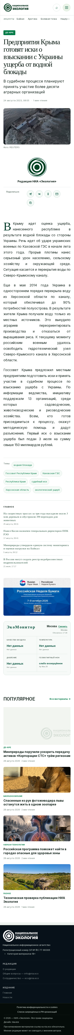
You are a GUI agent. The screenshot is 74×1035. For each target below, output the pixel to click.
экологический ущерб (47, 489)
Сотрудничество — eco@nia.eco (21, 978)
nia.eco (15, 1022)
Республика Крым (16, 481)
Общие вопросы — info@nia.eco (21, 973)
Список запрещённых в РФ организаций (37, 1012)
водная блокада (23, 465)
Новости (7, 997)
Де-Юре (9, 33)
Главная (7, 992)
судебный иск (39, 481)
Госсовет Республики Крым (21, 473)
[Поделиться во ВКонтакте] (39, 194)
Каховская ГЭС (51, 473)
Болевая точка (49, 19)
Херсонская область (17, 489)
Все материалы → (60, 698)
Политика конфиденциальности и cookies (37, 1007)
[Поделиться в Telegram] (30, 194)
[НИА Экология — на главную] (16, 7)
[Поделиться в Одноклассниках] (48, 194)
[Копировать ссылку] (30, 202)
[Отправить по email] (56, 194)
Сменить (62, 626)
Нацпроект (67, 19)
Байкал (20, 19)
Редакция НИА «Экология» (37, 181)
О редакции (9, 969)
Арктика (32, 19)
